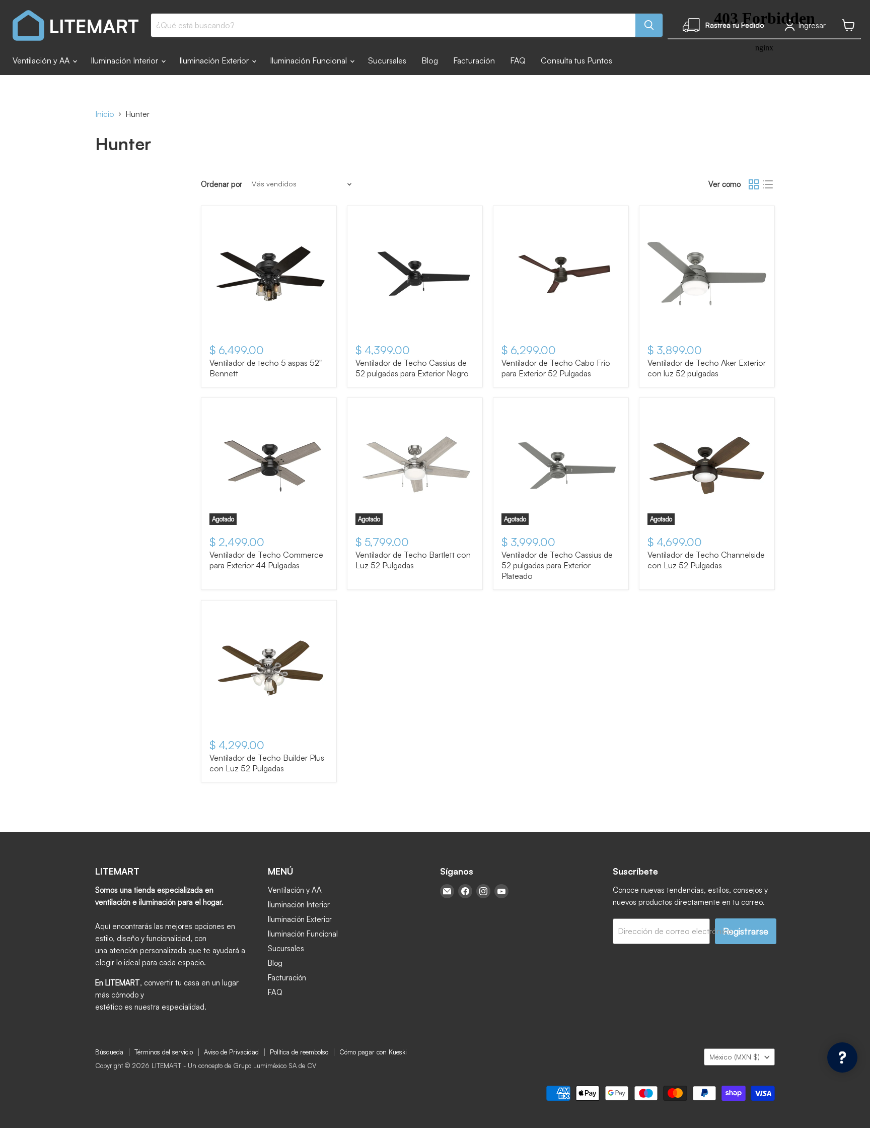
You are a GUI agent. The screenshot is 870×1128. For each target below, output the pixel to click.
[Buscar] (649, 25)
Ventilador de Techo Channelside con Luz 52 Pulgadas (706, 560)
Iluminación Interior (125, 60)
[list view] (768, 184)
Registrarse (745, 931)
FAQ (518, 60)
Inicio (104, 113)
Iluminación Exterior (215, 60)
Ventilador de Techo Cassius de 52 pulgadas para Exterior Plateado (557, 565)
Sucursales (387, 60)
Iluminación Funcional (309, 60)
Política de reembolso (299, 1052)
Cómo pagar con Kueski (373, 1052)
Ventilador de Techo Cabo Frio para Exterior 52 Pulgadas (555, 368)
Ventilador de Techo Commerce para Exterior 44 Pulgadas (266, 560)
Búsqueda (109, 1052)
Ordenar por (221, 184)
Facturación (474, 60)
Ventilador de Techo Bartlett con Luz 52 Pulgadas (413, 560)
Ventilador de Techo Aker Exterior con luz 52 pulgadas (706, 368)
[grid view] (754, 184)
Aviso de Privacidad (231, 1052)
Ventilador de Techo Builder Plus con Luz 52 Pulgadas (266, 763)
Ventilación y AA (42, 60)
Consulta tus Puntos (576, 60)
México (734, 1056)
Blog (429, 60)
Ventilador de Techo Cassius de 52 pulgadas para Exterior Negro (412, 368)
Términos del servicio (163, 1052)
